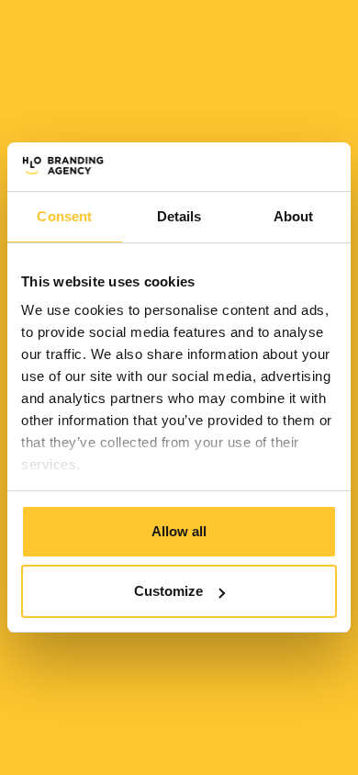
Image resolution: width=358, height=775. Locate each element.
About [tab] (294, 216)
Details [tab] (179, 216)
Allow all (179, 531)
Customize (168, 591)
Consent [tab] (64, 216)
